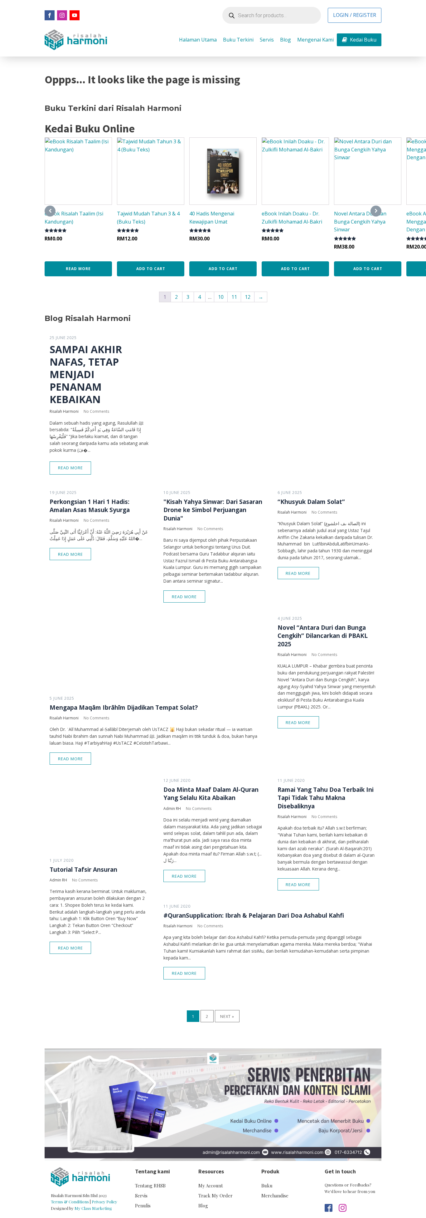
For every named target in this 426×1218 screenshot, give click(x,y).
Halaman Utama (198, 39)
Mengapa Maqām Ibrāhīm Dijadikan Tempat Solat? (124, 707)
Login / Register (354, 15)
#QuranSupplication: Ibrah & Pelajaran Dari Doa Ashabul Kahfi (253, 915)
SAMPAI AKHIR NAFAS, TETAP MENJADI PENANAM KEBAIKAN (86, 374)
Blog (285, 39)
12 (247, 296)
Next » (227, 1016)
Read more (78, 268)
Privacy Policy (104, 1201)
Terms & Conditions (70, 1201)
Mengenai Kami (315, 39)
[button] (359, 40)
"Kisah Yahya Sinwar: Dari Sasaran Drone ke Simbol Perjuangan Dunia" (212, 509)
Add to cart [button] (150, 268)
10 (221, 296)
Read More (70, 468)
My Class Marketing (93, 1208)
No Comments (96, 411)
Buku (267, 1185)
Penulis (143, 1205)
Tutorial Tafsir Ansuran (83, 869)
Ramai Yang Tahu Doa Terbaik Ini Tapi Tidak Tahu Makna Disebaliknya (326, 797)
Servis (267, 39)
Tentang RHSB (150, 1185)
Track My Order (215, 1195)
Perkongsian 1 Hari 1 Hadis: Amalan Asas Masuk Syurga (90, 505)
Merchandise (274, 1195)
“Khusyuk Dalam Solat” (311, 501)
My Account (210, 1185)
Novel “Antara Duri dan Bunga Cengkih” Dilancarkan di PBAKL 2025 (323, 635)
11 (234, 296)
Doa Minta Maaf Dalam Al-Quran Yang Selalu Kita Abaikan (211, 793)
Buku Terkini (238, 39)
